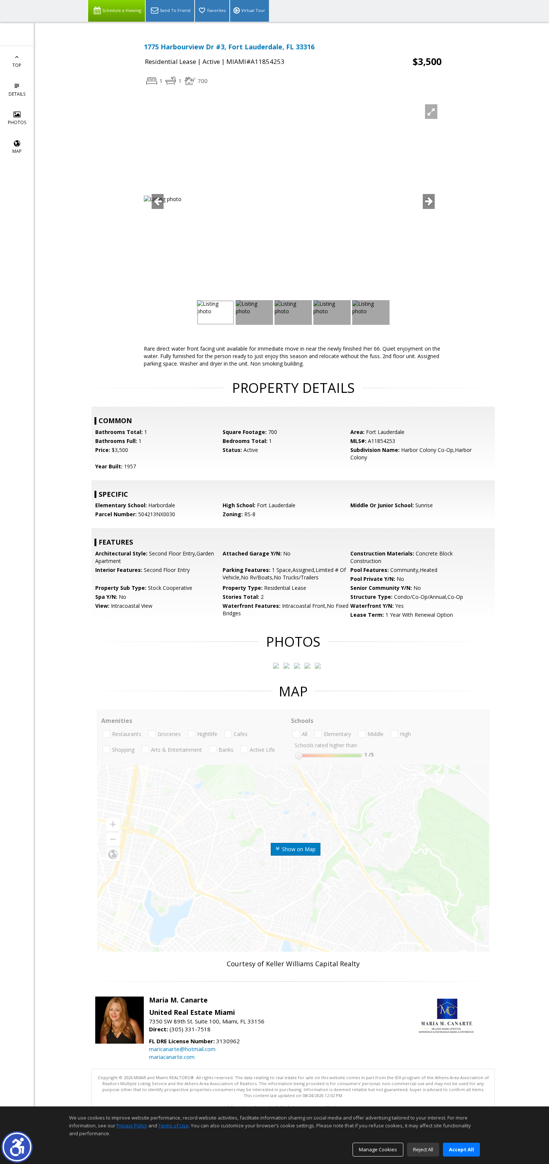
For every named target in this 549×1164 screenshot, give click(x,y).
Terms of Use (173, 1125)
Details (17, 94)
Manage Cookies (378, 1149)
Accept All (461, 1149)
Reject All (423, 1149)
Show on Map (298, 849)
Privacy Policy (132, 1125)
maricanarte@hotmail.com (182, 1049)
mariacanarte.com (172, 1056)
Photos (17, 122)
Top (16, 65)
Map (17, 151)
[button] (17, 1147)
